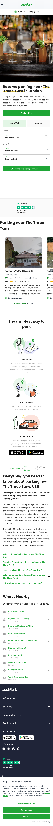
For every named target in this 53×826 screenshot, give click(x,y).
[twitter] (13, 748)
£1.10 (23, 303)
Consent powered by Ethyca (39, 822)
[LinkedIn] (18, 748)
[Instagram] (8, 748)
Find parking (26, 113)
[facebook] (3, 748)
